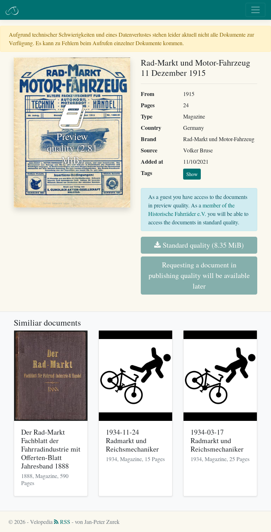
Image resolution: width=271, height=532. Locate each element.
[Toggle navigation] (255, 10)
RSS (64, 521)
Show (192, 174)
